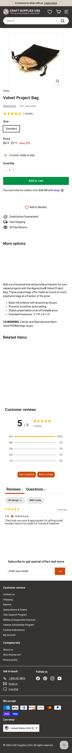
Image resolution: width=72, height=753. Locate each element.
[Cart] (58, 11)
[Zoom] (57, 81)
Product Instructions (14, 630)
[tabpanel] (36, 521)
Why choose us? (12, 654)
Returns (7, 604)
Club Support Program (15, 614)
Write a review (46, 474)
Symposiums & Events (15, 609)
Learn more (50, 3)
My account (9, 635)
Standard (11, 128)
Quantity (8, 163)
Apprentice (9, 106)
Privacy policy (10, 659)
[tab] (36, 490)
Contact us (9, 594)
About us (8, 649)
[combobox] (36, 20)
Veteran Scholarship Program (18, 624)
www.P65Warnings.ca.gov (18, 325)
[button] (36, 437)
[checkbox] (35, 500)
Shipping (8, 599)
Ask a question (26, 474)
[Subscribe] (60, 571)
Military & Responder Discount (19, 619)
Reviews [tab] (14, 489)
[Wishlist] (50, 12)
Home (6, 91)
